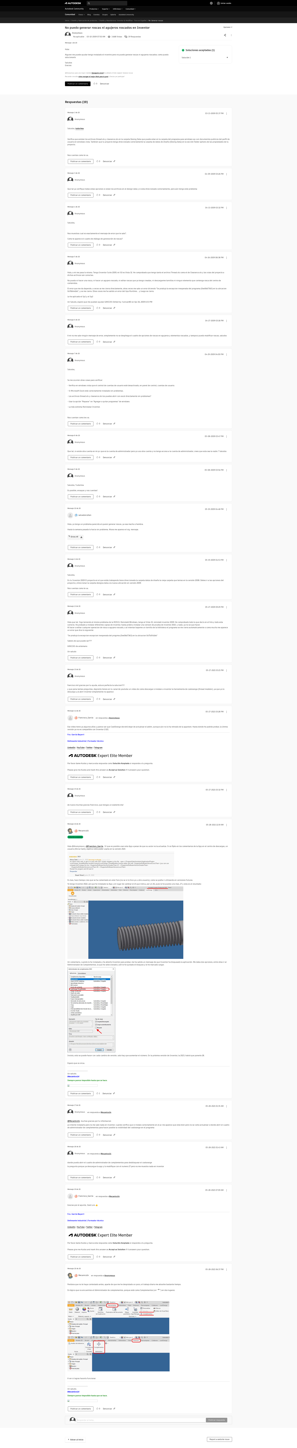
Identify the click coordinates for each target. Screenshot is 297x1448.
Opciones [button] (226, 27)
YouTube (81, 747)
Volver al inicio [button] (76, 1439)
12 (75, 606)
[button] (231, 35)
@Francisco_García (94, 846)
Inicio (67, 20)
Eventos (97, 14)
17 (75, 1105)
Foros (81, 14)
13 (75, 669)
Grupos (105, 14)
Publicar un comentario (78, 83)
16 (75, 824)
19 (75, 1189)
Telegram (98, 747)
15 (75, 789)
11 (75, 559)
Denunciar (104, 83)
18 (75, 1146)
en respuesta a (108, 718)
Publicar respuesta (216, 1420)
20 (75, 1268)
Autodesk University (126, 14)
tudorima (79, 128)
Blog (89, 14)
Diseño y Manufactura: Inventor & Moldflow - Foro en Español (122, 20)
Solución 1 (186, 57)
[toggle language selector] (211, 3)
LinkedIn (71, 747)
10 (75, 508)
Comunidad (70, 14)
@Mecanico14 (73, 1121)
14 (75, 711)
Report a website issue (219, 1439)
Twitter (89, 747)
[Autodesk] (73, 3)
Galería (113, 14)
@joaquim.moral (98, 73)
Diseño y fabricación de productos (84, 20)
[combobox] (107, 3)
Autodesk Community (74, 8)
